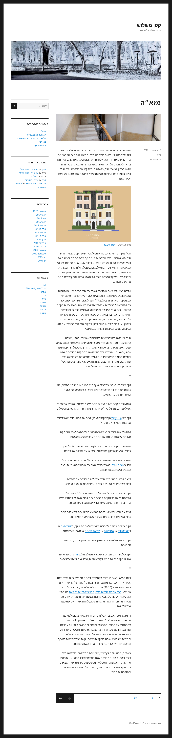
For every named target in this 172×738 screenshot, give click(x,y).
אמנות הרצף (40, 145)
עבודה (43, 309)
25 (134, 698)
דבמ (44, 180)
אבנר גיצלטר (109, 245)
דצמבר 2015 (40, 225)
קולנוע (43, 313)
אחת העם (66, 526)
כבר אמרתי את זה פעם (108, 592)
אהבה (43, 292)
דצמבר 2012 (40, 232)
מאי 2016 (41, 218)
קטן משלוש (149, 25)
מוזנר (78, 554)
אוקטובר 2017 (39, 211)
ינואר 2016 (41, 222)
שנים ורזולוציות (31, 180)
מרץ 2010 (41, 239)
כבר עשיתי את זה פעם (81, 592)
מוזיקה (43, 306)
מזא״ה (150, 102)
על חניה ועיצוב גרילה (36, 135)
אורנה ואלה (118, 465)
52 (45, 285)
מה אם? (42, 142)
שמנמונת (109, 531)
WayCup (116, 418)
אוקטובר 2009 (39, 250)
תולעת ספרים (92, 531)
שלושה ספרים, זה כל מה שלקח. (31, 138)
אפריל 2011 (40, 236)
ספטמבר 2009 (39, 253)
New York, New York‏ (36, 288)
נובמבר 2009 (40, 246)
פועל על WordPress (138, 723)
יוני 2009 (42, 260)
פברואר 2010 (40, 243)
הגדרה (43, 295)
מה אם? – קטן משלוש (36, 183)
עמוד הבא (60, 698)
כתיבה (43, 302)
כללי (159, 155)
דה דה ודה (123, 531)
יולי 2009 (42, 257)
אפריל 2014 (40, 229)
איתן (44, 169)
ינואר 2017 (41, 215)
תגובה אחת (155, 159)
